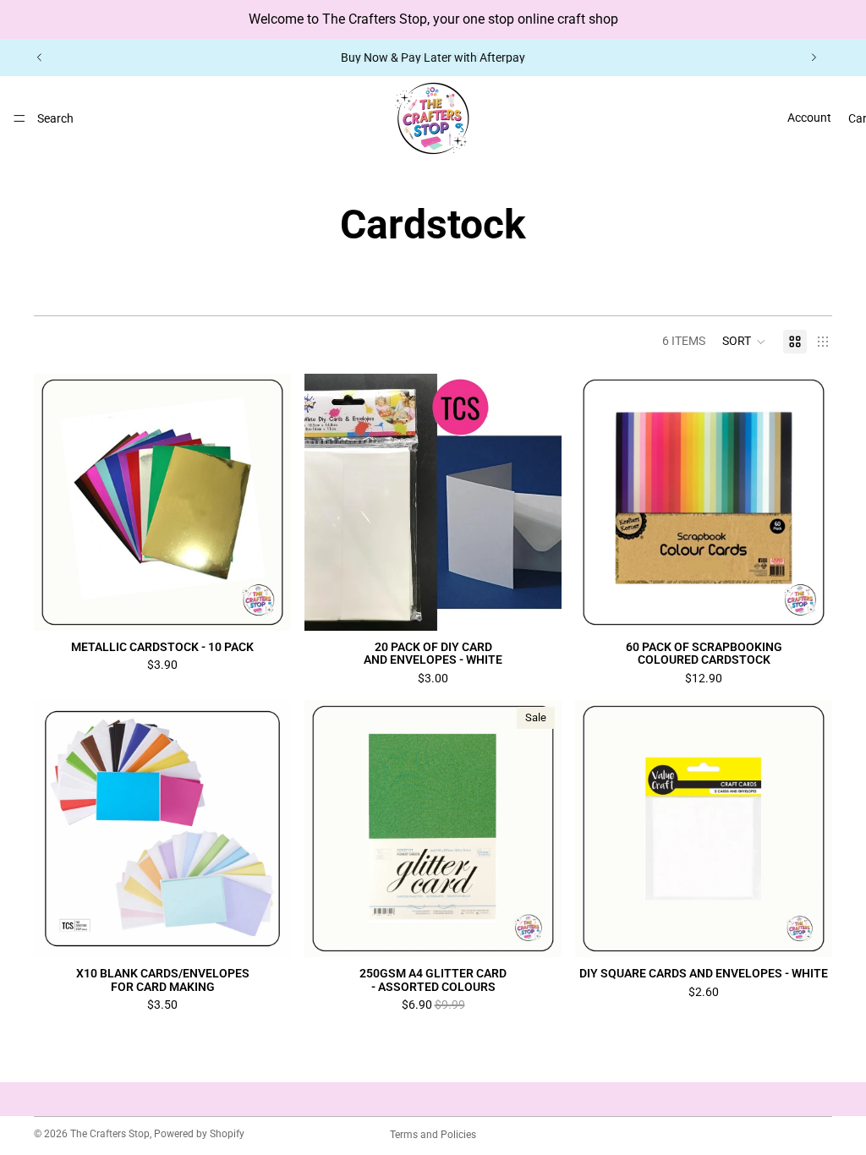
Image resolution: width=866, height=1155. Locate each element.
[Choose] (264, 604)
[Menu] (19, 118)
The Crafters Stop (110, 1134)
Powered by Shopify (199, 1134)
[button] (744, 341)
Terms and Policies (433, 1135)
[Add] (535, 604)
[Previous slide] (39, 57)
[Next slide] (813, 57)
